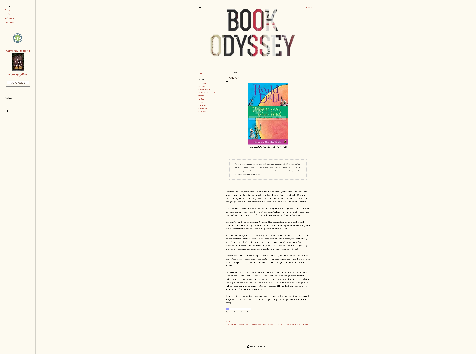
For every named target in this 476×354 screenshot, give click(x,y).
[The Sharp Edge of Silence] (18, 71)
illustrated (202, 109)
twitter (8, 14)
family (201, 96)
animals (201, 86)
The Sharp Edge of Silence (18, 74)
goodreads (9, 22)
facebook (9, 10)
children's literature (206, 92)
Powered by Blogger (257, 346)
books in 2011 (204, 89)
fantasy (201, 99)
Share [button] (200, 73)
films (200, 102)
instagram (9, 18)
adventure (202, 83)
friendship (202, 105)
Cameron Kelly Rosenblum (19, 76)
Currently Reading (18, 50)
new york (202, 112)
